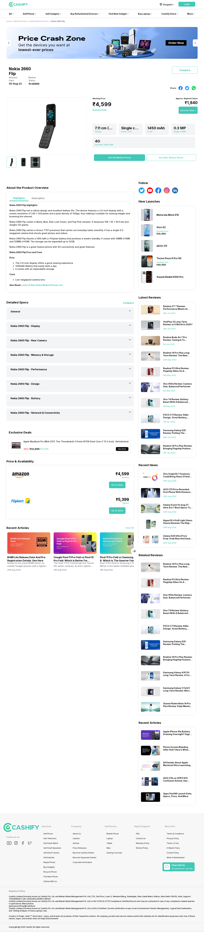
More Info (170, 826)
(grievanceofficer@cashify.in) (22, 906)
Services (46, 826)
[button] (186, 4)
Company (76, 826)
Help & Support (142, 826)
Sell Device (111, 826)
